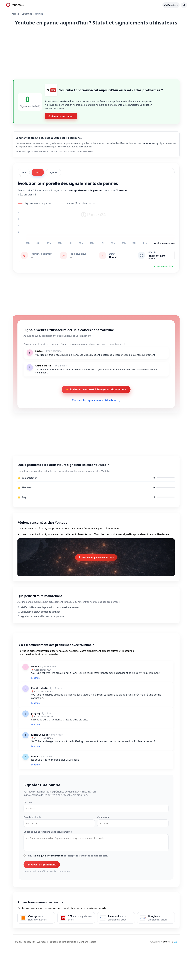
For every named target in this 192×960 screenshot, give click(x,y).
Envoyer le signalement (41, 864)
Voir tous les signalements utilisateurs (96, 400)
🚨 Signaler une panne (61, 115)
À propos (41, 941)
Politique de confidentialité (49, 855)
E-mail (32, 817)
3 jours (53, 172)
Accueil (15, 13)
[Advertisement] (96, 52)
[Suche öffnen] (184, 5)
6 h (24, 172)
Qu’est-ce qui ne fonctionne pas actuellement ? (48, 831)
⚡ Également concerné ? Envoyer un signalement (96, 389)
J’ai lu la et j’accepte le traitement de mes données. (67, 855)
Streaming (27, 13)
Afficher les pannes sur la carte (98, 557)
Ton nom (28, 802)
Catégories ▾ (171, 5)
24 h (37, 172)
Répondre (36, 677)
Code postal (103, 817)
